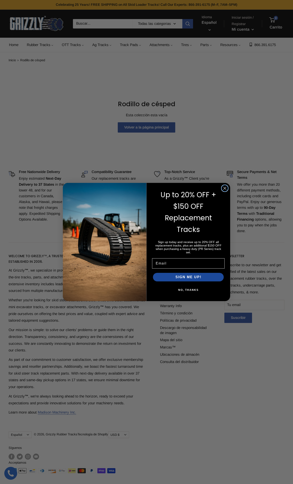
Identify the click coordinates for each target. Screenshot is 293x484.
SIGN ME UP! (188, 277)
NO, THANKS (188, 289)
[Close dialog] (225, 188)
